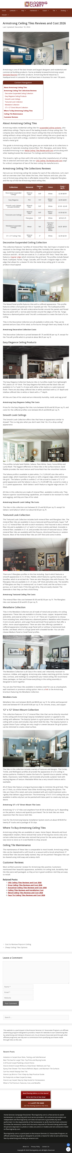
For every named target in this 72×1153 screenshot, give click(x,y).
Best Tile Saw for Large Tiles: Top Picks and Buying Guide (24, 1060)
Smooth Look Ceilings (12, 99)
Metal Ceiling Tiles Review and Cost (39, 150)
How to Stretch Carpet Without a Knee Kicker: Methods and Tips (26, 1066)
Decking (63, 10)
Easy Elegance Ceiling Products (16, 96)
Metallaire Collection (12, 105)
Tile (54, 10)
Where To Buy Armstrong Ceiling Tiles (18, 111)
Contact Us (45, 1146)
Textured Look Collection (14, 102)
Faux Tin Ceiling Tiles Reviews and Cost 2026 (26, 895)
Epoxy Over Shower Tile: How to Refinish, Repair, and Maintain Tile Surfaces (31, 1069)
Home (4, 10)
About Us (26, 1146)
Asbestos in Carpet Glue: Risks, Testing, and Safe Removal (24, 1057)
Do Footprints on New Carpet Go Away (17, 1077)
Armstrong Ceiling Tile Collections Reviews (20, 91)
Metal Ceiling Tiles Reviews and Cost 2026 (25, 893)
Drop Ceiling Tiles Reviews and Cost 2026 (25, 885)
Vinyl (22, 10)
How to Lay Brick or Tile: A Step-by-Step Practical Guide (23, 1074)
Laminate (13, 10)
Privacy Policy (35, 1146)
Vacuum (4, 15)
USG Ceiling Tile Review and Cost (49, 161)
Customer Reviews (11, 117)
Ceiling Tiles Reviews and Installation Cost (26, 890)
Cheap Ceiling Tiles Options (16, 947)
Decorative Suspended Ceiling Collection (19, 93)
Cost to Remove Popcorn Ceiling (18, 944)
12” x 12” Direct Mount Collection (16, 107)
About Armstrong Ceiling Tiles (15, 87)
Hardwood (33, 10)
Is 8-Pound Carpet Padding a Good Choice (18, 1063)
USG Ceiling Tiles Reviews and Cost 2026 (24, 882)
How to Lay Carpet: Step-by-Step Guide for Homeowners (24, 1080)
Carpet (45, 10)
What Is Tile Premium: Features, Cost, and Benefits (21, 1083)
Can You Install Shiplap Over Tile (15, 1071)
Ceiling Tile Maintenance (13, 114)
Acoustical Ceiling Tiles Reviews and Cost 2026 (27, 888)
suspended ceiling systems (50, 128)
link (46, 689)
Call (36, 1104)
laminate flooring (10, 75)
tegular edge (16, 257)
